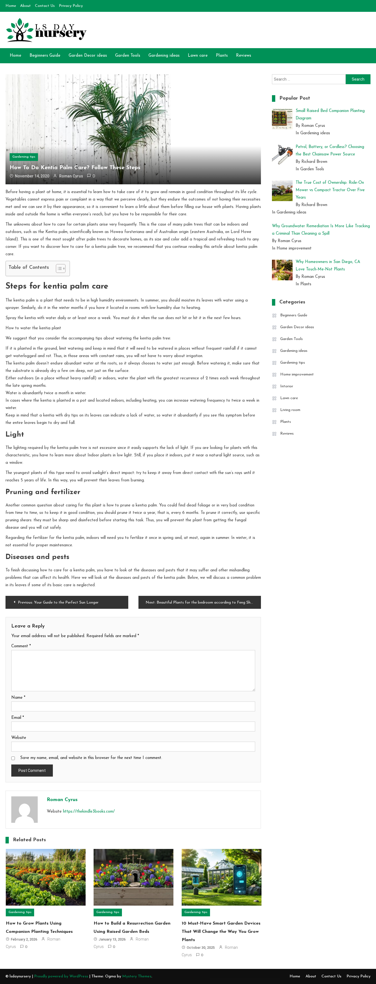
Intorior (286, 386)
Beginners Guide (44, 56)
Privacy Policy (71, 6)
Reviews (243, 56)
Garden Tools (127, 56)
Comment (21, 646)
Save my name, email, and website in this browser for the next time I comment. (91, 758)
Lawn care (198, 56)
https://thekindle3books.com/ (89, 812)
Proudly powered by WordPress (61, 976)
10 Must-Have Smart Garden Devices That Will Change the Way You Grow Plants (221, 931)
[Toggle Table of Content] (58, 268)
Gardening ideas (163, 56)
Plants (222, 56)
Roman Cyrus (71, 176)
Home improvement (297, 374)
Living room (290, 410)
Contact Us (45, 6)
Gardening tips (23, 156)
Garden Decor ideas (88, 56)
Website (18, 738)
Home (11, 6)
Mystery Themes (136, 976)
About (25, 6)
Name (18, 698)
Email (17, 718)
